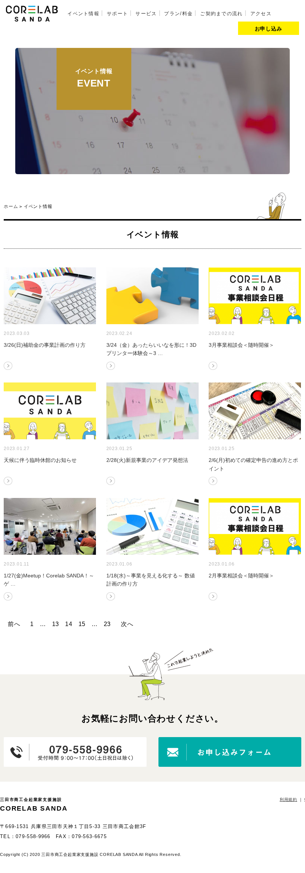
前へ (14, 624)
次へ (127, 624)
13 (56, 624)
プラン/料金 (178, 13)
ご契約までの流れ (221, 13)
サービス (146, 13)
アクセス (261, 13)
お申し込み (268, 29)
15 (82, 624)
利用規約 (288, 799)
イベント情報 (83, 13)
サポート (117, 13)
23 (107, 624)
